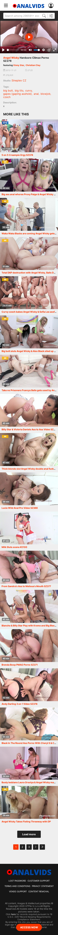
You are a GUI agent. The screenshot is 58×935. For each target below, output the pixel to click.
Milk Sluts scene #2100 (14, 547)
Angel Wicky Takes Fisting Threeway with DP (26, 821)
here (13, 914)
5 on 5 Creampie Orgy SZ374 (17, 155)
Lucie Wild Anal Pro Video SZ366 (20, 507)
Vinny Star (18, 65)
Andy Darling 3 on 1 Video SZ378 (19, 703)
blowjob (45, 93)
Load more (29, 834)
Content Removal (38, 891)
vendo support (18, 891)
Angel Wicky (11, 57)
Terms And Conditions (17, 886)
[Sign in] (51, 5)
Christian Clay (33, 65)
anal (36, 93)
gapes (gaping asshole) (17, 93)
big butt (8, 90)
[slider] (13, 50)
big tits (19, 90)
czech (6, 97)
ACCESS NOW (29, 927)
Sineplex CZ (19, 80)
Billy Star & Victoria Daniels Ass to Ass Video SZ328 (30, 429)
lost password (17, 880)
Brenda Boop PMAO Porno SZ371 (20, 664)
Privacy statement (43, 886)
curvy (28, 90)
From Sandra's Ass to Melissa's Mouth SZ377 (26, 586)
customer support (39, 880)
